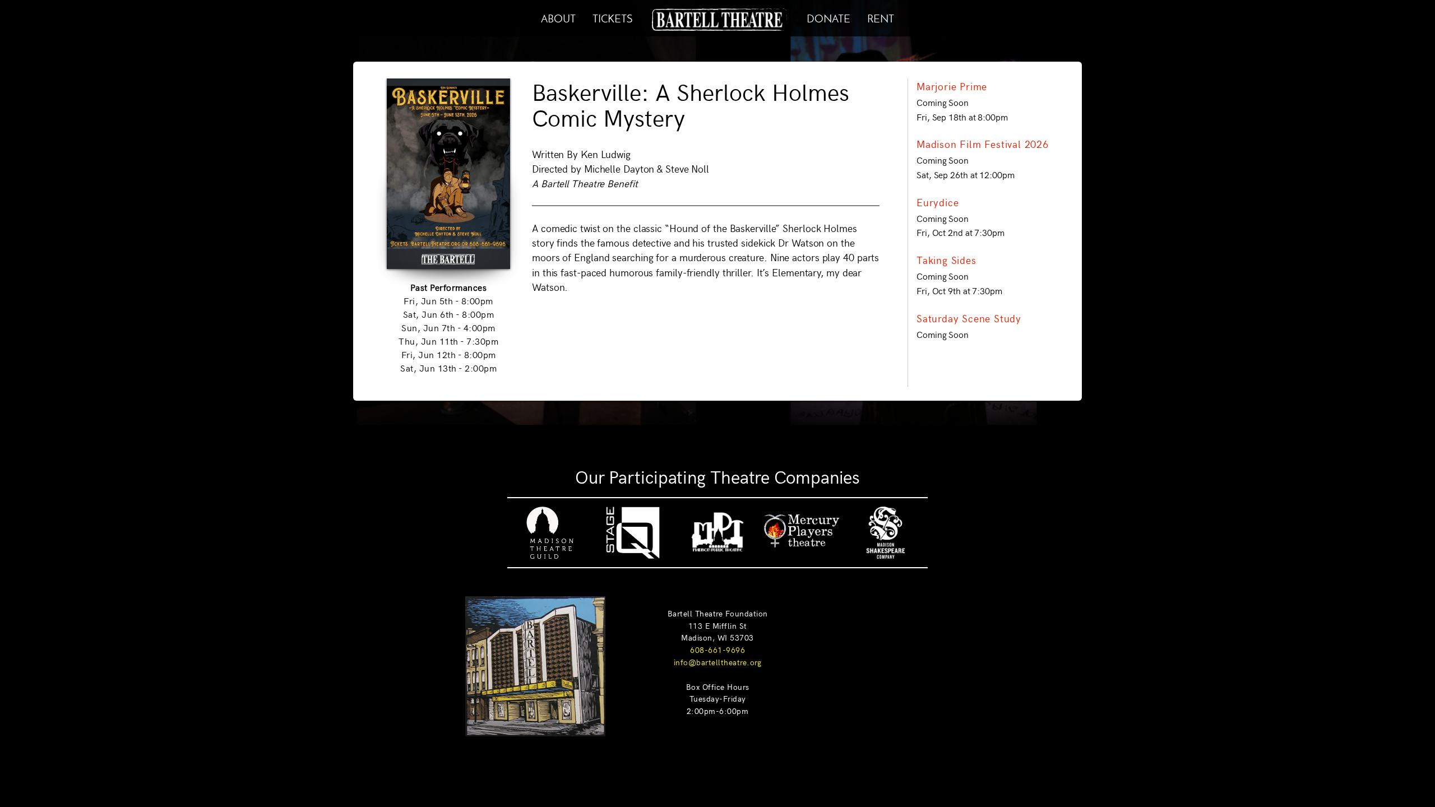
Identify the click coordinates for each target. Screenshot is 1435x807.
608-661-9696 (717, 649)
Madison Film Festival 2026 (982, 144)
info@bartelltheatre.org (718, 661)
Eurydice (937, 202)
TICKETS (612, 17)
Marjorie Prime (951, 86)
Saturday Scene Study (968, 318)
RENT (880, 17)
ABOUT (558, 17)
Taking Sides (946, 260)
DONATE (828, 17)
